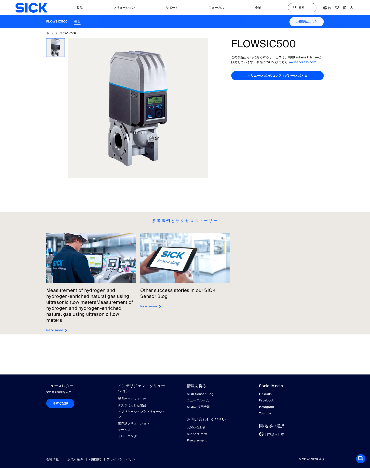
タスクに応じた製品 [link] (132, 405)
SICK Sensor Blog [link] (200, 394)
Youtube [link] (265, 413)
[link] (31, 8)
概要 (77, 21)
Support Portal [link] (198, 434)
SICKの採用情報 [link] (198, 407)
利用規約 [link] (95, 459)
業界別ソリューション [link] (133, 423)
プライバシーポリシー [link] (122, 459)
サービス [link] (124, 429)
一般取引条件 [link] (74, 459)
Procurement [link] (197, 440)
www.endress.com (302, 62)
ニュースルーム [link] (198, 400)
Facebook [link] (266, 400)
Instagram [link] (266, 407)
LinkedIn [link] (265, 394)
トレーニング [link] (127, 436)
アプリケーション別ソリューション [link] (141, 414)
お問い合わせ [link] (196, 427)
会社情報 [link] (53, 459)
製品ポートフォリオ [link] (132, 399)
